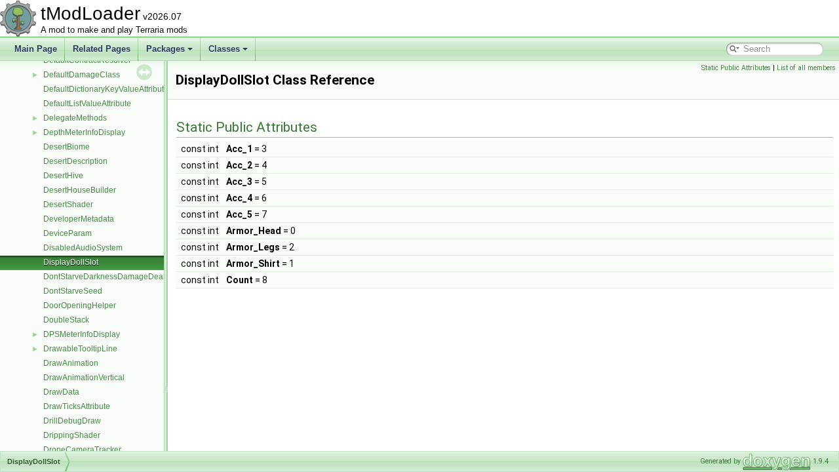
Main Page (35, 49)
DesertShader (68, 204)
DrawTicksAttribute (76, 406)
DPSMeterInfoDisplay (81, 334)
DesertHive (63, 175)
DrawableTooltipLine (80, 348)
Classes (224, 49)
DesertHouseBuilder (79, 190)
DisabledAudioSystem (83, 247)
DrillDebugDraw (72, 420)
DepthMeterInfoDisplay (84, 132)
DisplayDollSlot (70, 262)
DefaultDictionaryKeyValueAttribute (105, 89)
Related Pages (101, 49)
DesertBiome (66, 146)
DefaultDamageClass (81, 74)
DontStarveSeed (72, 291)
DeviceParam (67, 233)
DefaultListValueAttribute (87, 103)
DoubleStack (66, 319)
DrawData (61, 392)
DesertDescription (75, 161)
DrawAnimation (70, 363)
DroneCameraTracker (82, 449)
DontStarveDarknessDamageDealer (107, 276)
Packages (165, 49)
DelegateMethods (75, 118)
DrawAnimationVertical (84, 377)
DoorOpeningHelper (79, 305)
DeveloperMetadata (78, 219)
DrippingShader (71, 435)
